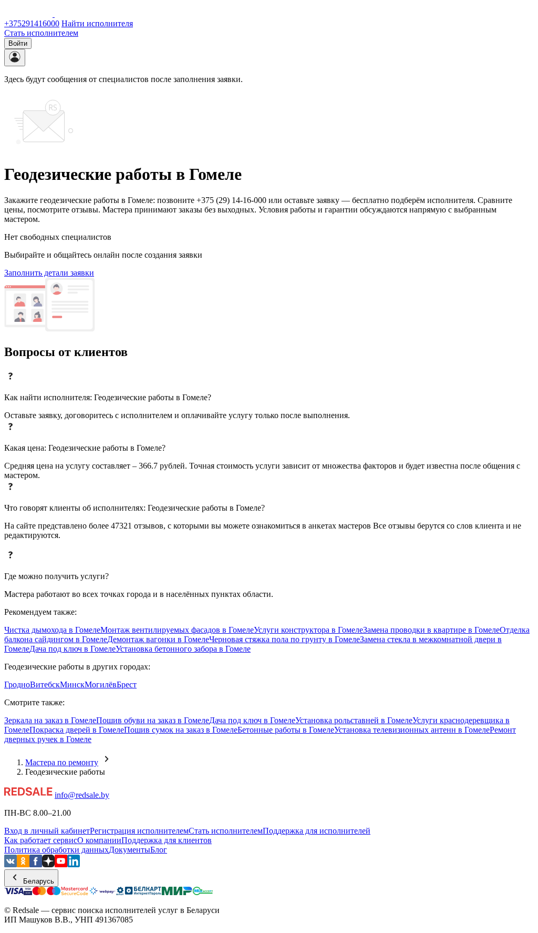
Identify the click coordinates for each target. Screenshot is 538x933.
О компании (99, 840)
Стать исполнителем (41, 32)
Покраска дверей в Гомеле (76, 729)
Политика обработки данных (56, 849)
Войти (17, 43)
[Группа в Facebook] (35, 864)
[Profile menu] (14, 57)
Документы (129, 849)
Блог (158, 849)
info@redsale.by (82, 794)
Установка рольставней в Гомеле (353, 720)
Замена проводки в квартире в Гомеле (431, 629)
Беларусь (37, 881)
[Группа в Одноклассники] (23, 864)
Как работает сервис (40, 840)
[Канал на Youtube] (61, 864)
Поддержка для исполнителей (316, 830)
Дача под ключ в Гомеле (72, 648)
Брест (127, 684)
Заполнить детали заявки (49, 272)
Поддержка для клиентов (166, 840)
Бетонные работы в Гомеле (285, 729)
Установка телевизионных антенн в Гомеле (412, 729)
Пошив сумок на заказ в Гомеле (180, 729)
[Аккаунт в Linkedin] (73, 864)
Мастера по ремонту (61, 762)
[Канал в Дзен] (48, 864)
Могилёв (101, 684)
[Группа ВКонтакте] (10, 864)
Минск (72, 684)
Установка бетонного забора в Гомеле (183, 648)
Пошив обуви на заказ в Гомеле (152, 720)
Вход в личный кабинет (47, 830)
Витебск (45, 684)
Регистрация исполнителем (139, 830)
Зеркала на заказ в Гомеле (50, 720)
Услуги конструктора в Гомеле (308, 629)
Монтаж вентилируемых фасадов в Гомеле (177, 629)
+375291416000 (31, 23)
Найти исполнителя (97, 23)
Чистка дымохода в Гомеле (52, 629)
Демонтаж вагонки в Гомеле (158, 639)
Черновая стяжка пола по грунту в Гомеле (284, 639)
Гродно (17, 684)
